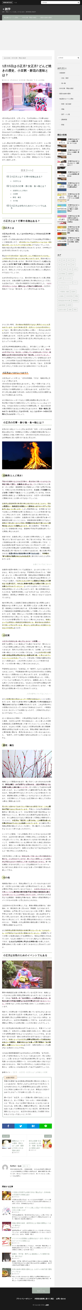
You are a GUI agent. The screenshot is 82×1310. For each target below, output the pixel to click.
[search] (78, 2)
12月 (75, 269)
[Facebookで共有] (8, 1126)
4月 (73, 260)
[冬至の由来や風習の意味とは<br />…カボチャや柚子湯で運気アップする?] (6, 1272)
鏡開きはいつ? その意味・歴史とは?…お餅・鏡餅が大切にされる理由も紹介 (18, 1145)
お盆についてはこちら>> (42, 564)
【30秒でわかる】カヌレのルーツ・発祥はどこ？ (73, 163)
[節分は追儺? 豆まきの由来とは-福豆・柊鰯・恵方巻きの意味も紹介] (47, 1144)
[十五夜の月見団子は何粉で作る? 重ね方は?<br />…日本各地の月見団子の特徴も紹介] (6, 1195)
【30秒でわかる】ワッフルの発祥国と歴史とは (73, 174)
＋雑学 (6, 8)
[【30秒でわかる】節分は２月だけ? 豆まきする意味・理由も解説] (61, 230)
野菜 (62, 125)
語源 (70, 309)
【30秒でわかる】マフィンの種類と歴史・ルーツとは (73, 141)
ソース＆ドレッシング (65, 282)
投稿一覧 (25, 1166)
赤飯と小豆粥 (42, 1072)
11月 (69, 269)
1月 (36, 80)
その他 (15, 201)
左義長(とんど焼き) (20, 190)
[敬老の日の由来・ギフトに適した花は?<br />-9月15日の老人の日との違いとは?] (6, 1210)
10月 (64, 269)
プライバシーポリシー (24, 1299)
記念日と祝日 (62, 309)
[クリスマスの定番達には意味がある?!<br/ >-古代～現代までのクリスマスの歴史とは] (6, 1241)
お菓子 (60, 278)
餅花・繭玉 (17, 197)
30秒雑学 (62, 73)
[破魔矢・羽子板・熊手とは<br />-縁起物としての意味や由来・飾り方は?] (6, 1257)
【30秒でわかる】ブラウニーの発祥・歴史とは (73, 152)
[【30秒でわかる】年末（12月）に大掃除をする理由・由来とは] (61, 241)
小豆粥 (15, 194)
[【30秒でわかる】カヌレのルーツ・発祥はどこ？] (61, 164)
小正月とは (17, 181)
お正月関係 (41, 80)
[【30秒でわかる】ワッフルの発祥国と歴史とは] (61, 175)
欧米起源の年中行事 (64, 300)
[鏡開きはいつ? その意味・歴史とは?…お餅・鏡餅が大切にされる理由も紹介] (6, 1144)
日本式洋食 (69, 296)
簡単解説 (75, 300)
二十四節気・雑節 (63, 291)
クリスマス (68, 278)
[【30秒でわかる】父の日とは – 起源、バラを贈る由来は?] (61, 186)
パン (75, 282)
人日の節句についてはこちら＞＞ (39, 694)
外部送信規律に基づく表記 (44, 1299)
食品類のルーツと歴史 (11, 17)
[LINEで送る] (45, 1126)
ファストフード (63, 287)
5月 (59, 264)
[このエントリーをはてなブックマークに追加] (33, 1126)
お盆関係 (70, 273)
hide (29, 170)
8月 (73, 264)
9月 (59, 269)
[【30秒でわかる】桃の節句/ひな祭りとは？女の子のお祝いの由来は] (61, 219)
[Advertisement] (41, 35)
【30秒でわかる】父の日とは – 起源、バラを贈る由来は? (73, 185)
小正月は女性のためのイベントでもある (28, 206)
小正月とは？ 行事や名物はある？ (27, 176)
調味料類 (64, 119)
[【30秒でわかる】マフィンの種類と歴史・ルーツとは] (61, 142)
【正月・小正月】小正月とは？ (24, 1072)
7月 (69, 264)
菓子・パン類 (65, 114)
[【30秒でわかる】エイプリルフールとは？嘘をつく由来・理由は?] (61, 208)
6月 (64, 264)
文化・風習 (64, 78)
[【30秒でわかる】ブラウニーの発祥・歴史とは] (61, 153)
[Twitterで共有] (20, 1126)
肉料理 (69, 305)
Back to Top (41, 1291)
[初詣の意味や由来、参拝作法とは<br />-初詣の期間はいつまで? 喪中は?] (6, 1226)
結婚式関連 (61, 305)
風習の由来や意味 (46, 17)
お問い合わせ (61, 1299)
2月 (64, 260)
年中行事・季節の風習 (29, 17)
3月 (69, 260)
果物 (62, 109)
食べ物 (63, 83)
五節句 (73, 291)
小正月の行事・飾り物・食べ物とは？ (28, 186)
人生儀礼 (61, 296)
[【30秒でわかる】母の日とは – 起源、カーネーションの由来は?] (61, 197)
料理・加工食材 (66, 104)
